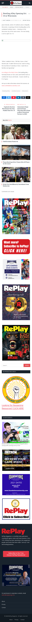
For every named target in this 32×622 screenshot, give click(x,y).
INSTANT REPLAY (26, 20)
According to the (10, 72)
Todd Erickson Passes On (10, 141)
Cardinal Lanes (16, 91)
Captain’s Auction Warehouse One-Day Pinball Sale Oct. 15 (8, 108)
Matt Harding (6, 20)
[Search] (29, 3)
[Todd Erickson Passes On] (16, 131)
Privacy (3, 604)
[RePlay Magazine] (16, 3)
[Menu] (3, 3)
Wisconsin (25, 91)
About (3, 601)
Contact (4, 607)
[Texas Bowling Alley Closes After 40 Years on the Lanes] (16, 152)
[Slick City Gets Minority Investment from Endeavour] (16, 174)
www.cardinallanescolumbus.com (11, 85)
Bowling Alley (6, 91)
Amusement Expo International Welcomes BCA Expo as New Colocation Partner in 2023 (23, 110)
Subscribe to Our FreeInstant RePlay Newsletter (16, 554)
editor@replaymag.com (8, 595)
